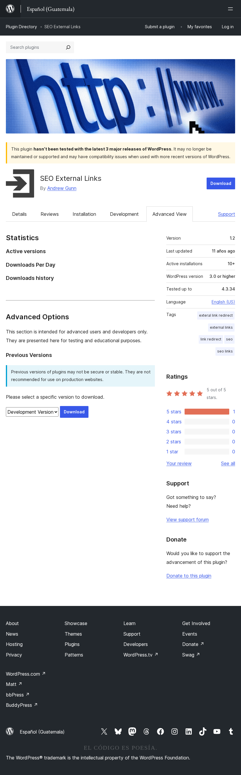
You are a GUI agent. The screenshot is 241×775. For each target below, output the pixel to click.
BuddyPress (22, 705)
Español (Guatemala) (42, 732)
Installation (84, 214)
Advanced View (170, 214)
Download (220, 183)
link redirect (210, 339)
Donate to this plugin (188, 576)
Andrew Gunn (61, 188)
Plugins (72, 644)
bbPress (18, 695)
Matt (14, 684)
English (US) (223, 301)
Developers (135, 644)
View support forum (187, 519)
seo (229, 339)
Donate (193, 644)
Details (19, 214)
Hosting (14, 644)
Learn (129, 623)
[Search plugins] (68, 47)
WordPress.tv (140, 655)
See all (228, 463)
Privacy (14, 655)
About (12, 623)
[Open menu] (231, 9)
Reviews (50, 214)
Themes (73, 634)
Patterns (74, 655)
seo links (225, 351)
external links (221, 327)
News (12, 634)
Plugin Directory (21, 26)
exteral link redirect (216, 315)
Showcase (76, 623)
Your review (179, 463)
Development (124, 214)
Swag (191, 655)
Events (189, 634)
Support (226, 214)
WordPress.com (26, 674)
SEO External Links (70, 178)
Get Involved (196, 623)
